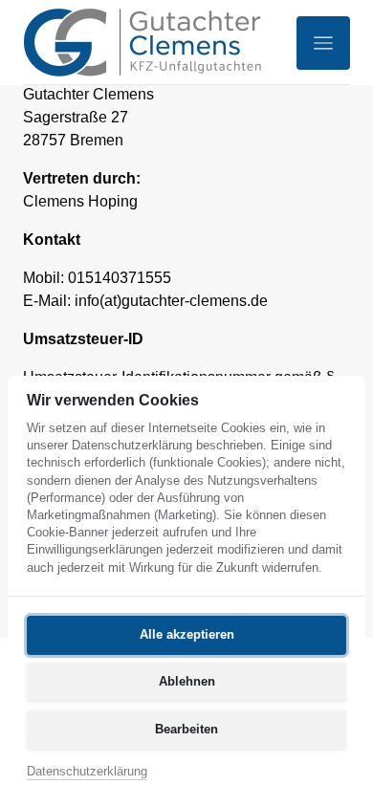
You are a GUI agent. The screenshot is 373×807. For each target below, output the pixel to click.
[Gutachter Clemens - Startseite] (142, 42)
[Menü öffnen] (323, 43)
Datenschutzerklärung (87, 772)
